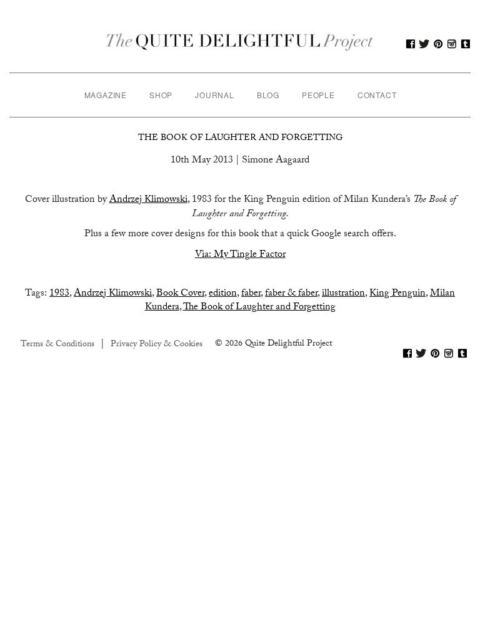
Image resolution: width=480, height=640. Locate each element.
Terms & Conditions (57, 345)
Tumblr (465, 43)
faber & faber (291, 294)
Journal (214, 94)
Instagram (452, 43)
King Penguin (397, 294)
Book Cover (180, 294)
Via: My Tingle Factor (240, 255)
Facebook (410, 43)
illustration (343, 294)
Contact (377, 94)
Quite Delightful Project (240, 44)
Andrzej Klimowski (148, 200)
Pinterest (438, 43)
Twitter (424, 43)
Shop (160, 94)
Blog (268, 94)
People (318, 94)
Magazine (105, 94)
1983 (59, 294)
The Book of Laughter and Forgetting (240, 138)
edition (223, 294)
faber (251, 294)
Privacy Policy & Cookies (156, 345)
